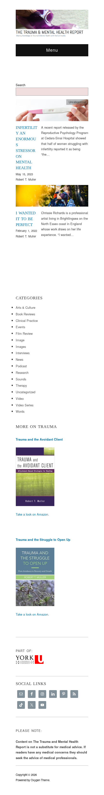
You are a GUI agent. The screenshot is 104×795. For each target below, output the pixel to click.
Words (20, 411)
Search (20, 85)
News (19, 359)
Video (20, 398)
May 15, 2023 (24, 174)
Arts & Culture (77, 188)
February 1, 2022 (26, 231)
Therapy (21, 385)
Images (21, 346)
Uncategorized (77, 102)
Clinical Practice (27, 320)
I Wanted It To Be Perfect (26, 219)
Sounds (21, 379)
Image (20, 340)
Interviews (23, 353)
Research (22, 372)
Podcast (21, 366)
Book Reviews (25, 314)
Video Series (24, 405)
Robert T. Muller (26, 179)
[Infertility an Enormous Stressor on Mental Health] (52, 111)
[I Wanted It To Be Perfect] (52, 197)
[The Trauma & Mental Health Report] (52, 23)
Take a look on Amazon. (32, 514)
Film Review (24, 333)
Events (20, 327)
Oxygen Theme (40, 780)
